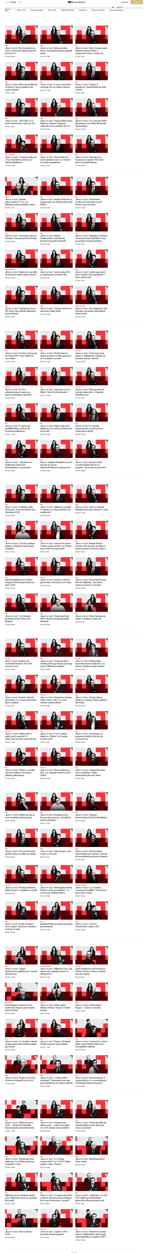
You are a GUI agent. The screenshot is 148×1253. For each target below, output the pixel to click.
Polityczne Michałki (67, 10)
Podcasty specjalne (37, 10)
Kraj (41, 45)
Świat (6, 45)
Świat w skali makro (98, 10)
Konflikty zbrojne (80, 885)
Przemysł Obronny (45, 966)
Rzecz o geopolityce (116, 10)
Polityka (77, 350)
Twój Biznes (83, 10)
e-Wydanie (124, 2)
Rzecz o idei (52, 10)
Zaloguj (136, 2)
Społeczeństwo (10, 154)
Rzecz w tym (21, 10)
